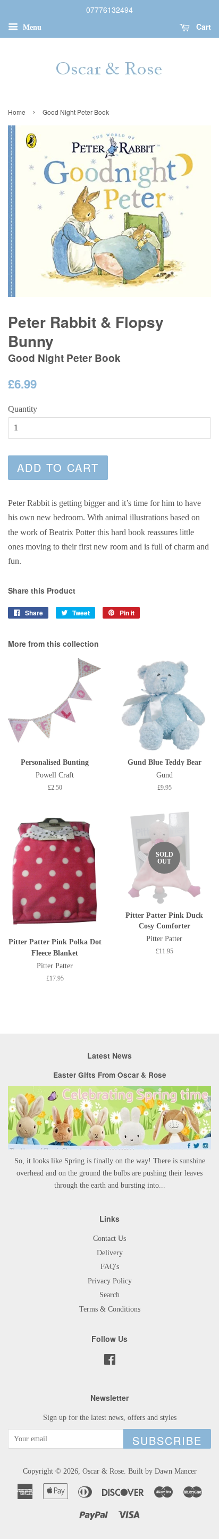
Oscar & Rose (103, 1471)
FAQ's (109, 1267)
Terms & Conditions (109, 1309)
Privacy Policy (110, 1281)
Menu (31, 27)
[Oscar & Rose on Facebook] (110, 1362)
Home (17, 111)
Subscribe (167, 1440)
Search (109, 1295)
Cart (202, 26)
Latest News (109, 1055)
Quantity (22, 408)
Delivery (110, 1253)
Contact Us (109, 1238)
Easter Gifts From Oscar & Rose (109, 1075)
